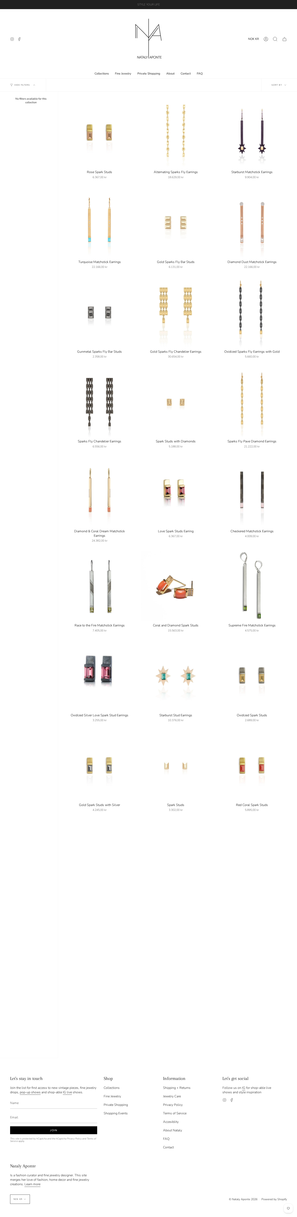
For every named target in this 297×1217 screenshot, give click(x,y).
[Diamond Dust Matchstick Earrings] (252, 223)
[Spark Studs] (176, 766)
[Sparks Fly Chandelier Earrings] (99, 402)
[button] (275, 39)
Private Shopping (116, 1105)
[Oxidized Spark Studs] (252, 676)
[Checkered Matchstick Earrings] (252, 492)
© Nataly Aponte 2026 (243, 1199)
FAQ (166, 1139)
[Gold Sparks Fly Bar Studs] (176, 223)
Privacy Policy (74, 1138)
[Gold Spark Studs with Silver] (99, 766)
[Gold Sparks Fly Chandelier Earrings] (176, 312)
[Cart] (284, 39)
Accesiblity (171, 1122)
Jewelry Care (172, 1096)
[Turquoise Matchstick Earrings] (99, 223)
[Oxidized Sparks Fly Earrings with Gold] (252, 312)
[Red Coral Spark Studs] (252, 766)
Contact (168, 1147)
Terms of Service (174, 1113)
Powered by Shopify (274, 1199)
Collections (112, 1088)
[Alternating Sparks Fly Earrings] (176, 133)
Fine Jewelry (112, 1096)
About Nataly (172, 1130)
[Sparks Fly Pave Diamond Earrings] (252, 402)
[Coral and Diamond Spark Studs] (176, 586)
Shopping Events (116, 1113)
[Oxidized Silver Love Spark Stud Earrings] (99, 676)
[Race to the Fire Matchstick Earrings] (99, 586)
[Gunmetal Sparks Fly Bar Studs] (99, 312)
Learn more (32, 1184)
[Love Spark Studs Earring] (176, 492)
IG (243, 1088)
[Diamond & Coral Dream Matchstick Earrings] (99, 492)
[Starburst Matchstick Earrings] (252, 133)
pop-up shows (30, 1092)
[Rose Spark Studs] (99, 133)
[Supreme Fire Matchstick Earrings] (252, 586)
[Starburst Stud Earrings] (176, 676)
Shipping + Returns (177, 1088)
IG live (67, 1092)
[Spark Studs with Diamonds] (176, 402)
